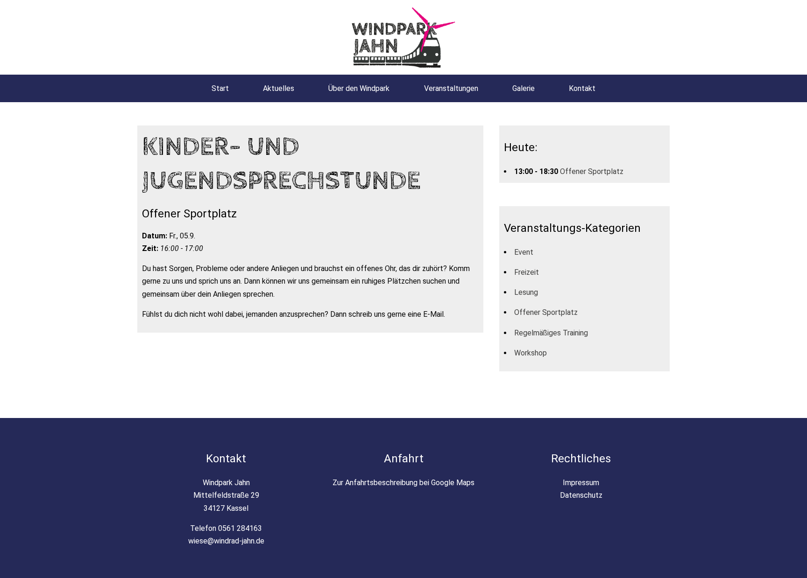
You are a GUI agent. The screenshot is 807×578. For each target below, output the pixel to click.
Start (220, 88)
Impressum (581, 482)
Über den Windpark (358, 88)
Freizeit (526, 272)
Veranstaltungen (451, 88)
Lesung (526, 292)
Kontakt (582, 88)
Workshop (530, 352)
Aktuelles (278, 88)
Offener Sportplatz (591, 171)
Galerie (523, 88)
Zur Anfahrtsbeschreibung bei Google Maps (403, 482)
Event (523, 252)
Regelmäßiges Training (551, 332)
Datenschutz (581, 495)
